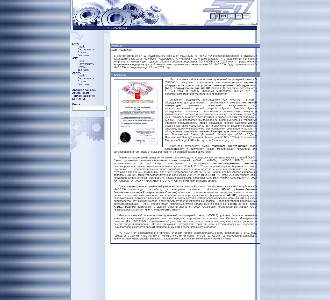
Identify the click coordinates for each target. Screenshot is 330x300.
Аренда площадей (84, 90)
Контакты (78, 98)
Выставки (83, 55)
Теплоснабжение (83, 95)
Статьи (82, 52)
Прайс (81, 46)
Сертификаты (86, 49)
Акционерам (80, 92)
